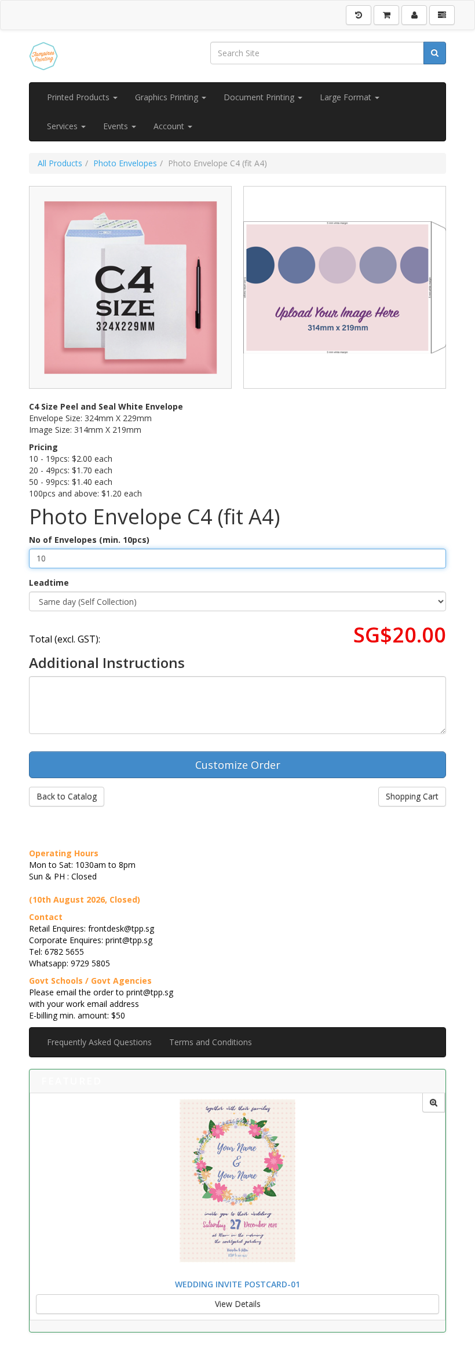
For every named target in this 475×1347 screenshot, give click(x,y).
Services (63, 126)
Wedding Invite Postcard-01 (237, 1284)
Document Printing (260, 97)
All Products (60, 163)
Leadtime (49, 582)
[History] (358, 15)
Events (116, 126)
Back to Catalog (66, 796)
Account (170, 126)
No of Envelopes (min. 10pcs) (89, 539)
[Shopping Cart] (386, 15)
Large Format (347, 97)
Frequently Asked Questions (99, 1041)
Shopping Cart (412, 796)
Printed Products (79, 97)
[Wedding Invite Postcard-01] (433, 1102)
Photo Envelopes (125, 163)
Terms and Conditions (210, 1041)
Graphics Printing (167, 97)
